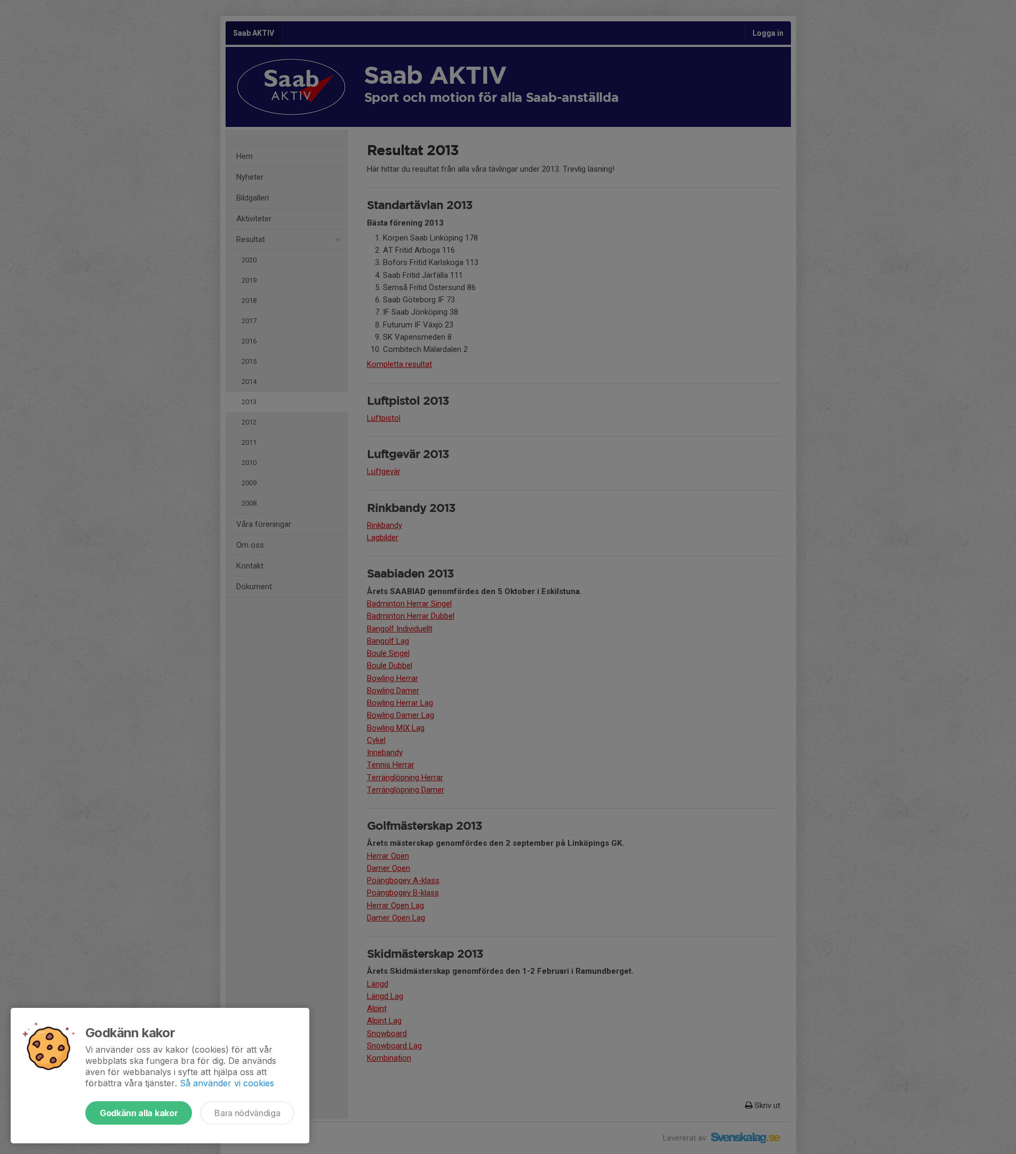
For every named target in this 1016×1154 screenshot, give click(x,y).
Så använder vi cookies (227, 1083)
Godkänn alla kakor (139, 1113)
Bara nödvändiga (247, 1113)
